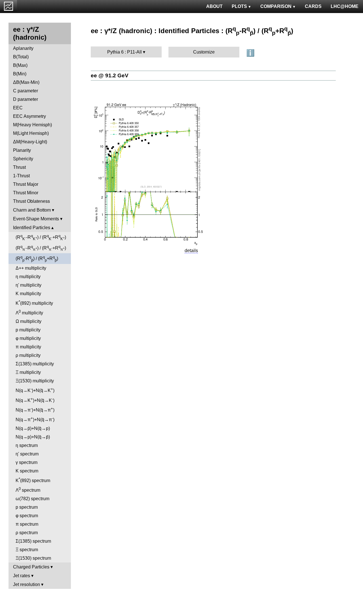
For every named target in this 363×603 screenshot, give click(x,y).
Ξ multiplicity (28, 372)
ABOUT (214, 6)
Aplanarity (23, 48)
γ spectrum (26, 462)
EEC (18, 107)
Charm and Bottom (32, 210)
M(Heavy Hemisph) (32, 124)
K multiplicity (28, 293)
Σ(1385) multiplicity (35, 363)
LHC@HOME (344, 6)
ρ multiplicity (28, 355)
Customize (204, 52)
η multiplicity (28, 276)
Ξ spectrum (27, 549)
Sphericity (23, 158)
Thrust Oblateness (31, 201)
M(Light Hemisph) (31, 133)
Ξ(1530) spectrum (33, 558)
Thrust (19, 167)
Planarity (22, 150)
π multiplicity (28, 346)
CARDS (313, 6)
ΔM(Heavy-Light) (30, 141)
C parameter (25, 90)
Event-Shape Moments (36, 218)
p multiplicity (28, 329)
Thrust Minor (25, 192)
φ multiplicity (28, 338)
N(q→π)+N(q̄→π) (35, 409)
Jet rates (21, 575)
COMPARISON (276, 6)
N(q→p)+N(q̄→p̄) (33, 436)
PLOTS (239, 6)
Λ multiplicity (29, 312)
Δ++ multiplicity (31, 268)
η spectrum (27, 445)
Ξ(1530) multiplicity (35, 380)
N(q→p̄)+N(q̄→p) (33, 428)
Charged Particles (31, 566)
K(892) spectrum (33, 480)
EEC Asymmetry (29, 116)
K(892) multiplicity (34, 303)
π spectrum (27, 524)
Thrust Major (25, 184)
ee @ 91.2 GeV (109, 75)
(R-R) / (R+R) (41, 237)
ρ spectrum (27, 532)
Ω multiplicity (28, 321)
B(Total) (21, 56)
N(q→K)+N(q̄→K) (35, 390)
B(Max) (20, 65)
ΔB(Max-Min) (26, 82)
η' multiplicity (28, 285)
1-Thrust (21, 175)
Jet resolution (26, 584)
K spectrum (27, 470)
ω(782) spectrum (32, 498)
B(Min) (19, 73)
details (191, 250)
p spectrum (27, 507)
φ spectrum (27, 515)
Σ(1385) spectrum (33, 541)
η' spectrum (27, 453)
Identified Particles (31, 227)
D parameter (25, 99)
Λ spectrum (28, 490)
